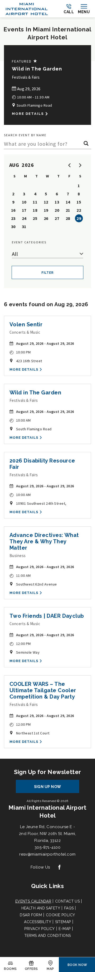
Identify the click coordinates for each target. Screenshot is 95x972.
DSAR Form (31, 915)
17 (24, 210)
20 (57, 210)
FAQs (69, 908)
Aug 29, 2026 (28, 88)
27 (57, 218)
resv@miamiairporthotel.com (47, 854)
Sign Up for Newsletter (47, 771)
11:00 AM (20, 575)
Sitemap (63, 922)
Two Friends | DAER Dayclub (47, 616)
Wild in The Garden (37, 69)
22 (79, 210)
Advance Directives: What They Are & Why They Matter (44, 541)
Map (50, 969)
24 (24, 218)
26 (46, 218)
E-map (64, 929)
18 (35, 210)
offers (31, 969)
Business (18, 555)
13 (57, 202)
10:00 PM (20, 352)
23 (13, 218)
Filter (47, 273)
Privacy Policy (39, 929)
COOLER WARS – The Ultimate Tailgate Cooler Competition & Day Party (43, 690)
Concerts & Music (25, 332)
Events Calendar (33, 901)
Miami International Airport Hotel (47, 811)
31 (24, 226)
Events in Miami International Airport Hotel (47, 33)
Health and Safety (40, 908)
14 (68, 202)
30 (13, 226)
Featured (25, 61)
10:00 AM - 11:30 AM (30, 97)
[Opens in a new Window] (59, 867)
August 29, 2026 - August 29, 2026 (45, 343)
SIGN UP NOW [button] (52, 788)
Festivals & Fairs (26, 77)
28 (68, 218)
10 (24, 202)
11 (35, 202)
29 (79, 218)
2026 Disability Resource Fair (42, 463)
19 (46, 210)
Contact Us (67, 901)
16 (13, 210)
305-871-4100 (47, 847)
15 (79, 202)
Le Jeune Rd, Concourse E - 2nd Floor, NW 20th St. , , (47, 833)
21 (68, 210)
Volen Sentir (26, 324)
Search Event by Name (25, 135)
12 (46, 202)
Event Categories (29, 242)
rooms (10, 969)
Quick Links (47, 886)
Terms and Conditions (47, 935)
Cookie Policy (60, 915)
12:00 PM (20, 643)
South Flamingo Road (34, 105)
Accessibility (37, 922)
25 (35, 218)
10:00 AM (20, 420)
